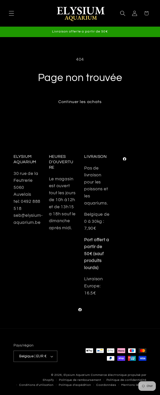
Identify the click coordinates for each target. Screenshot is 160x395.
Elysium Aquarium (77, 374)
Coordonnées (106, 384)
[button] (11, 13)
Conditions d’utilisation (36, 384)
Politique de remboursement (80, 379)
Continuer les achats (80, 102)
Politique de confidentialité (126, 379)
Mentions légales (133, 384)
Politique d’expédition (75, 384)
